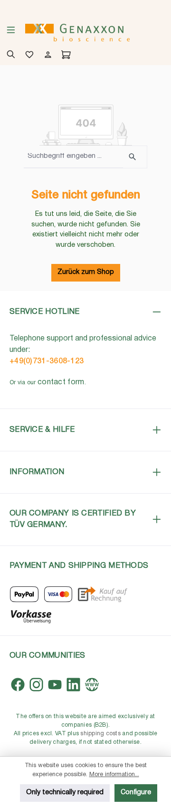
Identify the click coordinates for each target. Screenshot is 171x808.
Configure (136, 792)
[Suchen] (134, 157)
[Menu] (11, 33)
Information (37, 472)
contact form (61, 382)
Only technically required (65, 792)
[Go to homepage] (77, 32)
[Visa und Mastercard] (58, 594)
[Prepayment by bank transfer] (31, 615)
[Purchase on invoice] (102, 594)
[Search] (9, 56)
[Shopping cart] (64, 56)
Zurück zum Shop (85, 272)
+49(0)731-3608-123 (47, 361)
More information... (114, 774)
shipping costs (100, 733)
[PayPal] (24, 594)
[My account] (46, 56)
